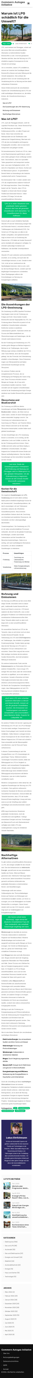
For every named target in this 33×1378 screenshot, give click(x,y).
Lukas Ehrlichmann (21, 43)
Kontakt (6, 1369)
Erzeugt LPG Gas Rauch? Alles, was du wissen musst (20, 1198)
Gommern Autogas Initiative (13, 3)
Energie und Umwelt (13, 1257)
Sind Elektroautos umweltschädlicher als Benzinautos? (20, 1217)
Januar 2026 (11, 1300)
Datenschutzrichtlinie (10, 1361)
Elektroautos (11, 1242)
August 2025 (10, 1319)
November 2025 (12, 1307)
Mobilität (9, 1261)
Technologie (10, 1276)
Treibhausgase (20, 1111)
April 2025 (9, 1334)
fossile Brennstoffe (7, 1111)
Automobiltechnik (12, 1265)
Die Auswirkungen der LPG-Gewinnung (16, 107)
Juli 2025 (9, 1323)
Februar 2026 (11, 1296)
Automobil (10, 1249)
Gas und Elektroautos (14, 1253)
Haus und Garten (12, 1273)
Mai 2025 (9, 1331)
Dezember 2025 (12, 1304)
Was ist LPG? (7, 103)
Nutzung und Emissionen (11, 110)
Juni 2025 (9, 1327)
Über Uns (6, 1353)
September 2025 (12, 1315)
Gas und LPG (11, 1246)
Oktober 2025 (11, 1311)
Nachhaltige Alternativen (11, 114)
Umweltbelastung (24, 1108)
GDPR (5, 1365)
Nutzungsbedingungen (11, 1357)
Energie (9, 1269)
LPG (15, 1108)
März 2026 (10, 1292)
